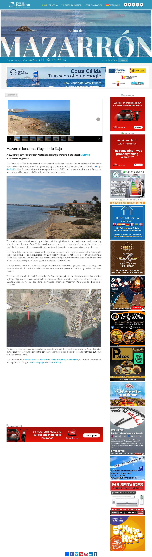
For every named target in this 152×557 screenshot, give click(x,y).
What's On (53, 5)
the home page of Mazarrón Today (45, 358)
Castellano (114, 5)
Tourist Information (71, 5)
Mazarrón (85, 150)
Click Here (123, 60)
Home (44, 5)
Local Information (94, 5)
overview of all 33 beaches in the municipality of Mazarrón (50, 355)
